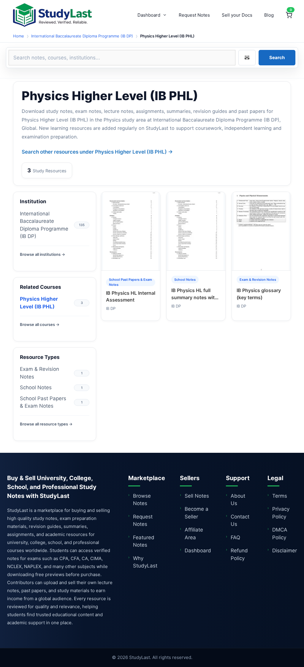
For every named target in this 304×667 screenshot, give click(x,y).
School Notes (36, 387)
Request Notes (194, 15)
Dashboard (148, 15)
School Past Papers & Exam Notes (43, 402)
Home (18, 36)
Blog (269, 15)
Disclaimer (284, 551)
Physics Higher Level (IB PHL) (39, 303)
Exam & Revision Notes (39, 373)
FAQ (235, 537)
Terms (279, 496)
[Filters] (247, 57)
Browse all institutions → (42, 254)
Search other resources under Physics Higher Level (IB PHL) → (97, 152)
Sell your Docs (237, 15)
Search (277, 57)
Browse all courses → (39, 324)
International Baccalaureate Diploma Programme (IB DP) (82, 36)
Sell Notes (197, 496)
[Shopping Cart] (289, 15)
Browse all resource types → (46, 424)
